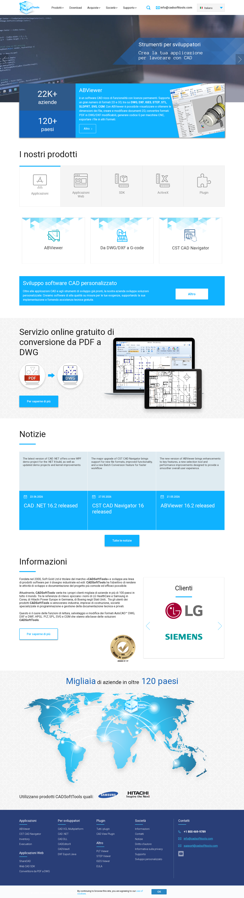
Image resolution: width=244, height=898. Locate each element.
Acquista (92, 7)
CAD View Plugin (105, 833)
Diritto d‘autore (143, 844)
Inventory (24, 839)
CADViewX (64, 849)
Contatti (139, 833)
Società (110, 7)
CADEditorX (64, 844)
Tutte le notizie (122, 540)
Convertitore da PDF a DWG (34, 871)
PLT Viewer (102, 851)
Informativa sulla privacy (149, 849)
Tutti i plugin (103, 828)
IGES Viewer (103, 861)
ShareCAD (25, 861)
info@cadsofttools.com (176, 7)
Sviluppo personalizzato (148, 859)
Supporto (129, 7)
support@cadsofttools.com (201, 845)
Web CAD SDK (27, 866)
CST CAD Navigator (30, 833)
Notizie (139, 839)
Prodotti (56, 7)
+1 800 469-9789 (195, 831)
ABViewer (24, 828)
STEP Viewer (103, 856)
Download (75, 7)
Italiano (208, 8)
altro (87, 128)
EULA (99, 866)
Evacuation (25, 844)
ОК (159, 891)
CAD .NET (63, 833)
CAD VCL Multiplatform (70, 828)
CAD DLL (62, 839)
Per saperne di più (39, 401)
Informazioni (142, 828)
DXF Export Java (67, 854)
